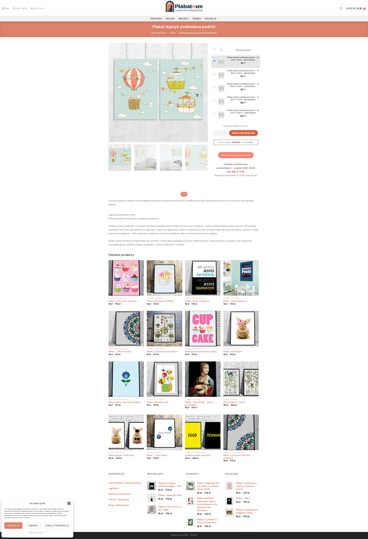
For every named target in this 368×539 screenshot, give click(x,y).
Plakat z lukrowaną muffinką (160, 301)
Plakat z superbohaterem (235, 301)
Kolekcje (210, 18)
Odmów (33, 525)
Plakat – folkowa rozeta (120, 351)
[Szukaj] (341, 8)
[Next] (202, 92)
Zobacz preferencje (57, 525)
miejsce (183, 18)
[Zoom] (112, 138)
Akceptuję (13, 525)
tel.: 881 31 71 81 (235, 171)
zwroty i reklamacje (119, 499)
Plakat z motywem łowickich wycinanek (236, 456)
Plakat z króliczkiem (232, 351)
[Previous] (114, 92)
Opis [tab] (184, 194)
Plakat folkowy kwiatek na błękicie (125, 402)
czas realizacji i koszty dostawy (125, 482)
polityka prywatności (36, 532)
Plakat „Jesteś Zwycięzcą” (197, 301)
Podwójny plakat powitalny (198, 455)
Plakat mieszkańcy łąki (157, 402)
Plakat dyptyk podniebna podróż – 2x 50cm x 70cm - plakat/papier (243, 98)
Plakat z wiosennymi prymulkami (162, 351)
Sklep (173, 32)
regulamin (114, 488)
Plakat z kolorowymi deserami (123, 301)
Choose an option (243, 50)
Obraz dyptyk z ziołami (234, 402)
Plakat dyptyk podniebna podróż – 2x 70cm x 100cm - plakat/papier (243, 111)
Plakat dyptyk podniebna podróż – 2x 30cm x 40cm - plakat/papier (243, 85)
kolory (170, 18)
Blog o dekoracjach (119, 505)
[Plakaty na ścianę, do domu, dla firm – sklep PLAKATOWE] (184, 8)
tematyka (156, 18)
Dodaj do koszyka (243, 133)
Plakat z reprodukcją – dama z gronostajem (199, 403)
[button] (69, 503)
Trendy (196, 18)
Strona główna (158, 32)
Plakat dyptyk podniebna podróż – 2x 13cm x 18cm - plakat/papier (243, 58)
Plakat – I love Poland (157, 455)
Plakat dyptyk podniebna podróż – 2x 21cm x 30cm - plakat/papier (243, 71)
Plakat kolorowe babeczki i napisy (201, 351)
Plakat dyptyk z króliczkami (121, 455)
